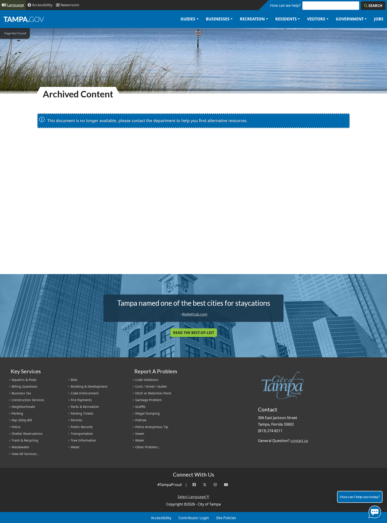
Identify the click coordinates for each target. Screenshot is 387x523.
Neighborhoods (23, 406)
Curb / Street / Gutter (151, 386)
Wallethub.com (194, 314)
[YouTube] (226, 485)
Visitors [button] (316, 19)
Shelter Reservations (27, 433)
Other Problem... (147, 447)
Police (16, 427)
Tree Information (83, 440)
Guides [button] (188, 19)
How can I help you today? (360, 496)
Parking (17, 413)
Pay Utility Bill (22, 420)
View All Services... (25, 454)
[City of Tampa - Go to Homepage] (24, 19)
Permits (76, 420)
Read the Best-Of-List (193, 332)
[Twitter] (204, 485)
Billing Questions (24, 386)
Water (75, 447)
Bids (74, 380)
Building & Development (89, 386)
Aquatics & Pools (24, 380)
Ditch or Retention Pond (153, 393)
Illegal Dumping (147, 413)
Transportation (82, 433)
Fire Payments (81, 400)
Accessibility (161, 517)
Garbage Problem (148, 400)
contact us (299, 440)
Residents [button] (286, 19)
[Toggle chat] (374, 511)
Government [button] (350, 19)
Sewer (139, 433)
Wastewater (20, 447)
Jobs (378, 19)
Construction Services (28, 400)
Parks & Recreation (85, 406)
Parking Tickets (82, 413)
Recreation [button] (252, 19)
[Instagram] (215, 485)
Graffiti (140, 406)
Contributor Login (193, 517)
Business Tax (21, 393)
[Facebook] (194, 485)
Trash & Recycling (25, 440)
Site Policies (226, 517)
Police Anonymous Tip (151, 427)
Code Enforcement (85, 393)
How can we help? (285, 5)
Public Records (82, 427)
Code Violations (146, 380)
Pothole (140, 420)
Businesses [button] (218, 19)
